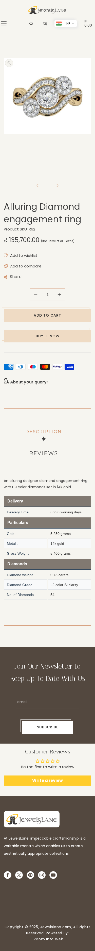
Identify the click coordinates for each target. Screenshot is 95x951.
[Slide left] (37, 186)
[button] (4, 24)
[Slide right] (57, 186)
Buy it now (48, 336)
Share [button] (16, 277)
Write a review (47, 780)
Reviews (43, 453)
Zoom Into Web (47, 939)
